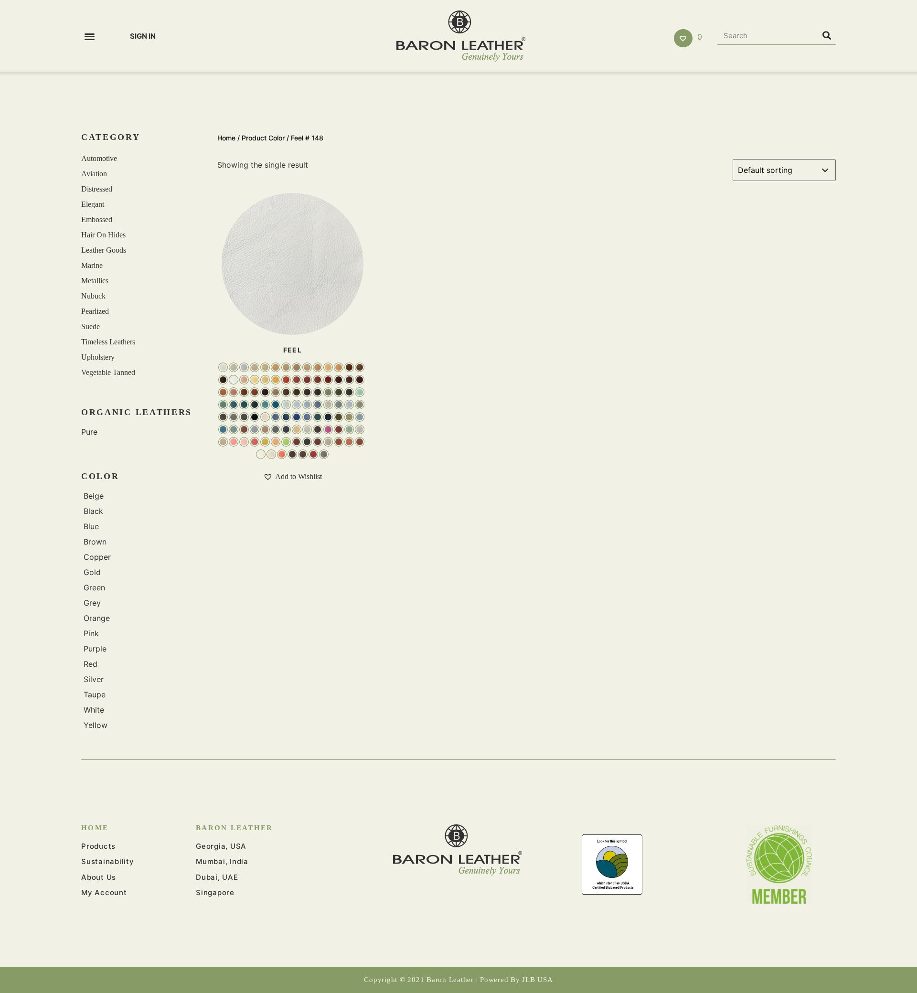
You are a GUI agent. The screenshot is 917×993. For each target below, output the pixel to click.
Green (94, 587)
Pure (89, 432)
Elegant (92, 204)
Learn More (292, 263)
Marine (92, 265)
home (94, 828)
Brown (95, 541)
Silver (94, 679)
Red (90, 664)
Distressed (96, 189)
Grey (92, 603)
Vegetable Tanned (108, 372)
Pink (91, 633)
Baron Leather (234, 828)
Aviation (94, 174)
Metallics (94, 281)
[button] (89, 36)
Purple (95, 648)
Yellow (95, 725)
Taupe (95, 694)
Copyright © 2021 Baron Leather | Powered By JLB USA (458, 979)
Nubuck (93, 296)
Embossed (96, 219)
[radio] (223, 367)
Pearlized (95, 311)
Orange (97, 618)
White (94, 710)
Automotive (99, 158)
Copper (97, 557)
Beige (94, 496)
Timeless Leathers (108, 342)
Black (93, 511)
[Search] (827, 35)
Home (226, 138)
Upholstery (98, 357)
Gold (92, 572)
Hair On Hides (103, 235)
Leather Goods (103, 250)
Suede (90, 326)
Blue (91, 526)
